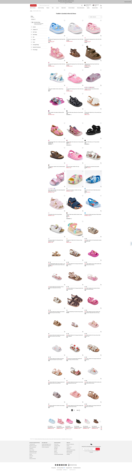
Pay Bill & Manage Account (46, 444)
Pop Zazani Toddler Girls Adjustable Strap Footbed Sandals (55, 241)
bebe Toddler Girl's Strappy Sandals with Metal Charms (74, 264)
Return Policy (31, 449)
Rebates (30, 457)
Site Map (68, 454)
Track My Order (32, 444)
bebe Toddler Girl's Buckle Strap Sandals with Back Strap (56, 406)
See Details (91, 452)
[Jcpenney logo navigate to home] (33, 5)
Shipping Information (33, 451)
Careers (68, 445)
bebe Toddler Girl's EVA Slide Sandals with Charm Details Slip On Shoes (74, 406)
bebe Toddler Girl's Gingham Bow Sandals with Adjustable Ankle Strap (74, 383)
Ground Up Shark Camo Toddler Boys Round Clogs (92, 190)
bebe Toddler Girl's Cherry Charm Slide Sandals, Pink (92, 336)
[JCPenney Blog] (66, 465)
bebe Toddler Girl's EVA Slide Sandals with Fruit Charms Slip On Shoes (93, 383)
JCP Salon (55, 448)
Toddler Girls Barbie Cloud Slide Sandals (92, 88)
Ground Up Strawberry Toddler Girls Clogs (73, 189)
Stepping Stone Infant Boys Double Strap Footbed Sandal (92, 65)
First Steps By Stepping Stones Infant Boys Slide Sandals (56, 40)
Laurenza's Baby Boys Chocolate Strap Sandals (74, 311)
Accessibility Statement (77, 467)
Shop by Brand (69, 452)
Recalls (30, 454)
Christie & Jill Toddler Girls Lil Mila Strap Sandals (56, 141)
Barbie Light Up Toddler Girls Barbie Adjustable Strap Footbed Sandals (56, 190)
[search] (82, 5)
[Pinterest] (62, 465)
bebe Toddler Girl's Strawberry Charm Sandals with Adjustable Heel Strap (56, 287)
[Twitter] (56, 465)
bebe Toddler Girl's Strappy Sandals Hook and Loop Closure (74, 289)
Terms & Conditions (59, 469)
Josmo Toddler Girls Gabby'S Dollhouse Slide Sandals (56, 113)
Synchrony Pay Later (32, 452)
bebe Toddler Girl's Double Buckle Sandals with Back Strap (93, 241)
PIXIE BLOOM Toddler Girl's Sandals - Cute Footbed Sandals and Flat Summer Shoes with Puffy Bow (56, 264)
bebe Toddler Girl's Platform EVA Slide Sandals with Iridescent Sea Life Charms (56, 359)
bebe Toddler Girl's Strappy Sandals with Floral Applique (74, 336)
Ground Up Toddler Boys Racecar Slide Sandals (93, 214)
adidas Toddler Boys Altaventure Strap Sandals (74, 112)
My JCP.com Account (32, 445)
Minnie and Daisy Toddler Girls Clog (72, 166)
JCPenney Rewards (32, 447)
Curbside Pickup (57, 445)
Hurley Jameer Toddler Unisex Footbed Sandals (56, 166)
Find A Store (56, 444)
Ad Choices (64, 469)
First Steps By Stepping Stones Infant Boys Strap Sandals (75, 65)
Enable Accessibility (127, 1)
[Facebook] (60, 465)
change (42, 23)
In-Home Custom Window (58, 454)
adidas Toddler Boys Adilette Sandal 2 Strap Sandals (74, 215)
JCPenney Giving (69, 451)
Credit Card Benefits (45, 447)
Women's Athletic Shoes (38, 438)
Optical (55, 451)
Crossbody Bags (63, 438)
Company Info (69, 447)
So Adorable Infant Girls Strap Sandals (55, 214)
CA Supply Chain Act (69, 467)
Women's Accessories (69, 438)
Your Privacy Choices (60, 467)
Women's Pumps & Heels (57, 438)
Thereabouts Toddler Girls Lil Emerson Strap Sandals (74, 241)
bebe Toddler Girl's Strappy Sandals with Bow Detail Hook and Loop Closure (56, 383)
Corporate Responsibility (71, 449)
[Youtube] (64, 465)
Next (78, 410)
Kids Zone (56, 452)
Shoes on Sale (51, 438)
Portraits (55, 449)
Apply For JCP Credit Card (46, 445)
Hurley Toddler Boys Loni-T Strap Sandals (92, 141)
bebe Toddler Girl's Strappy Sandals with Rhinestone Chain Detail (93, 406)
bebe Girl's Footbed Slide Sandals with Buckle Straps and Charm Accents (74, 359)
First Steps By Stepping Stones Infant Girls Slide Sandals (74, 40)
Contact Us (31, 448)
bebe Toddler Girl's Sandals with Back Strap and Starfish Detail (92, 289)
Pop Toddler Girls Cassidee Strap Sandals (92, 166)
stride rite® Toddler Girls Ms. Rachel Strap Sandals (55, 89)
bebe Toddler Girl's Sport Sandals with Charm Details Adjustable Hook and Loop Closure (92, 312)
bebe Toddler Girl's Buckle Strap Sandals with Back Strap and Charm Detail (56, 312)
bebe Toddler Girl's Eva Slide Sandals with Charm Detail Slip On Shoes (93, 264)
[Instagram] (58, 465)
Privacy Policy (53, 467)
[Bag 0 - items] (101, 5)
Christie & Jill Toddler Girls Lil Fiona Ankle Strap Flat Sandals (93, 113)
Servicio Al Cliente (32, 458)
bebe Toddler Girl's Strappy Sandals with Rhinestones (93, 359)
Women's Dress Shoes (45, 438)
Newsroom (68, 448)
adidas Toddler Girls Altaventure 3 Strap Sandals (75, 141)
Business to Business (70, 444)
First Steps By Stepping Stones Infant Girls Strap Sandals (56, 65)
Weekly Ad (56, 447)
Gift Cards (31, 455)
